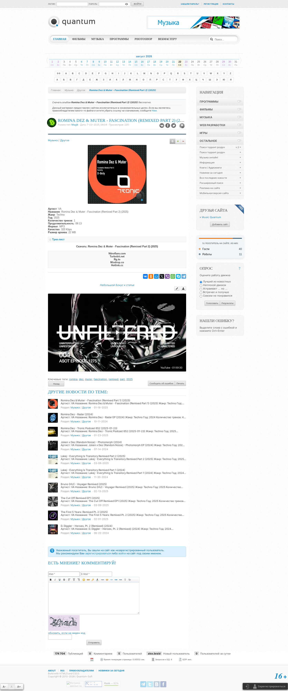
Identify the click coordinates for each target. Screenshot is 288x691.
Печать (180, 383)
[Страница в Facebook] (163, 684)
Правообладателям (81, 670)
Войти (137, 3)
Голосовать (212, 303)
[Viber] (167, 276)
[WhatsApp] (172, 276)
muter (88, 379)
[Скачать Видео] (183, 288)
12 (117, 63)
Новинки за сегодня (111, 670)
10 (105, 63)
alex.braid (154, 653)
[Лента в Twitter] (150, 684)
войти (122, 553)
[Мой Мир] (156, 276)
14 (129, 63)
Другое (64, 140)
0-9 (58, 73)
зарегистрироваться (98, 553)
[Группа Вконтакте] (157, 684)
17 (148, 63)
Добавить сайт (220, 224)
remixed (113, 379)
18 (154, 63)
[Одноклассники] (151, 276)
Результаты (228, 303)
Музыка (53, 140)
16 (142, 63)
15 (136, 63)
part (122, 379)
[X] (161, 276)
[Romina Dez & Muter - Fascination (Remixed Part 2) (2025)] (117, 202)
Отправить (94, 642)
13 (123, 63)
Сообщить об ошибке (161, 383)
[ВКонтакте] (145, 276)
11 (111, 63)
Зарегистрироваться (271, 686)
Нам (154, 110)
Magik (75, 124)
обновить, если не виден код (66, 633)
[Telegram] (183, 276)
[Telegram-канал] (143, 684)
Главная (56, 90)
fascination (100, 379)
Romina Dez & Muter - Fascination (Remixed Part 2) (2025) (123, 120)
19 (160, 63)
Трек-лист (58, 239)
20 (167, 63)
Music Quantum (211, 217)
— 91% (111, 683)
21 (173, 63)
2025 (129, 379)
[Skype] (178, 276)
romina (73, 379)
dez (81, 379)
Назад (56, 383)
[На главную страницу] (72, 21)
